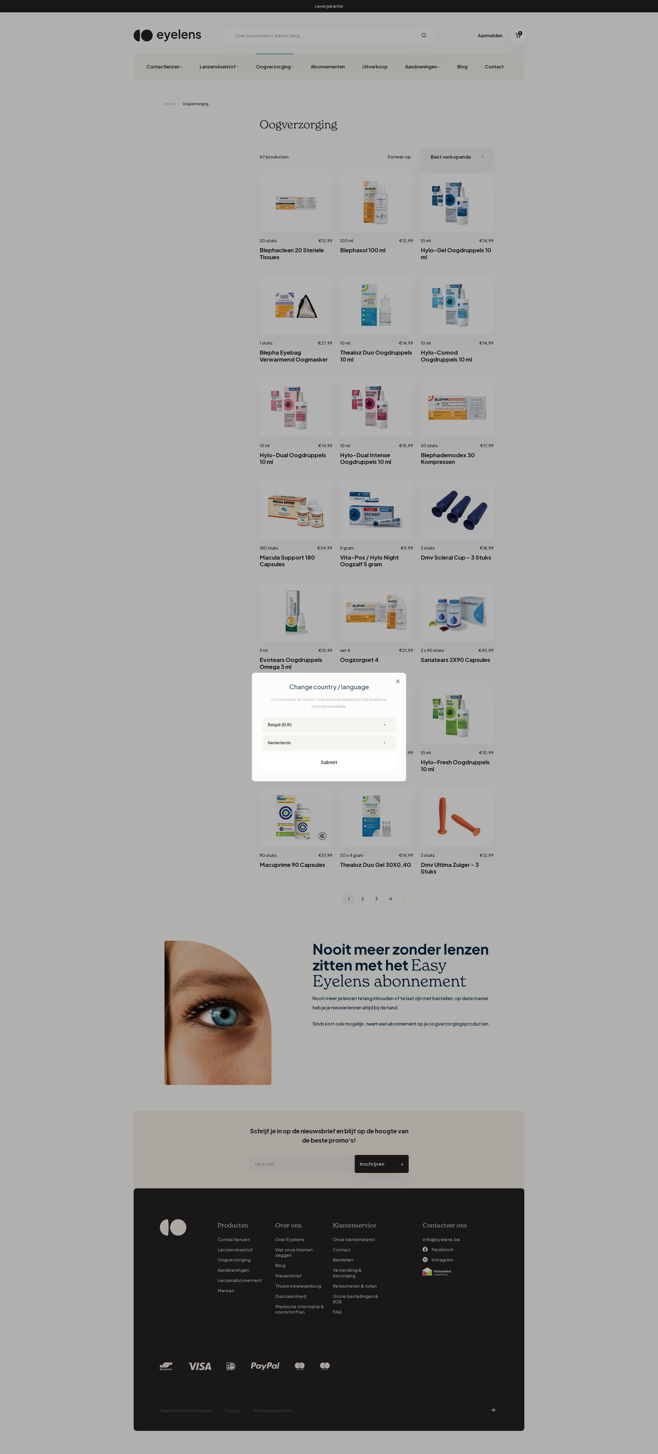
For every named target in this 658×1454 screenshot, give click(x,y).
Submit (329, 762)
